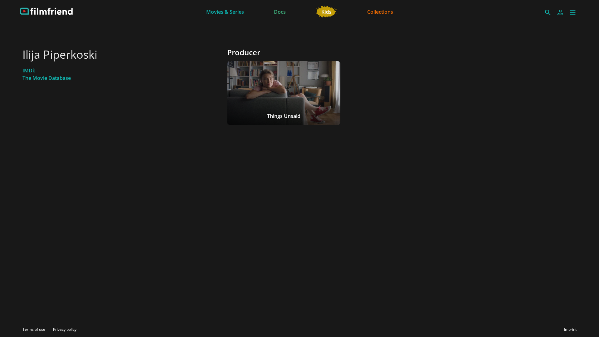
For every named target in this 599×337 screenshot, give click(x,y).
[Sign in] (560, 12)
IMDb (29, 70)
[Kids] (326, 11)
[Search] (548, 12)
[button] (573, 12)
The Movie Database (46, 78)
